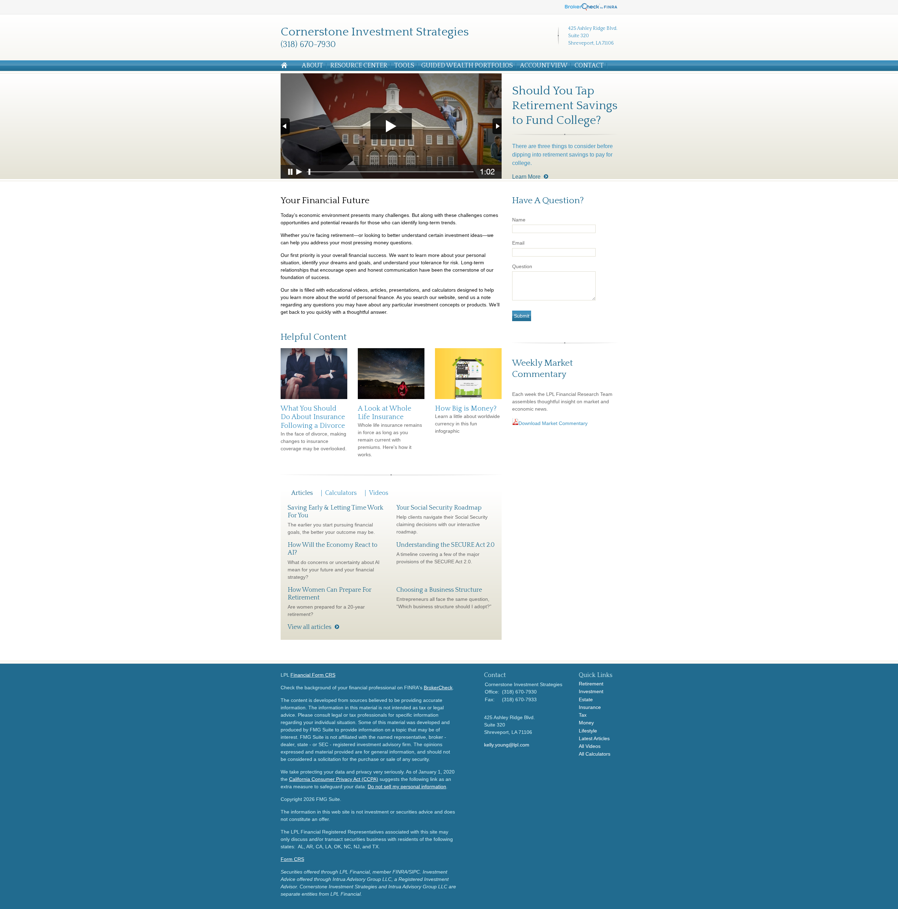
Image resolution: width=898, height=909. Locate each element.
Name (518, 220)
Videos (378, 493)
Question (522, 266)
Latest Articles (594, 738)
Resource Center (358, 65)
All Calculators (594, 754)
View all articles (309, 627)
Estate (586, 699)
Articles (302, 493)
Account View (544, 65)
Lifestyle (588, 731)
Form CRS (292, 859)
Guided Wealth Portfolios (467, 65)
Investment (591, 691)
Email (518, 243)
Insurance (590, 707)
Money (586, 722)
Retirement (591, 683)
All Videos (590, 746)
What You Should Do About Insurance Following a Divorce (313, 417)
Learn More (526, 177)
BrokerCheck (438, 687)
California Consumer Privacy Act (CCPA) (333, 779)
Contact (589, 65)
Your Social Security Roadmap (439, 507)
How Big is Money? (466, 408)
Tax (583, 715)
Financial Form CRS (312, 675)
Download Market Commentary (553, 423)
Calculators (341, 493)
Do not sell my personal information (407, 786)
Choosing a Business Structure (439, 589)
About (312, 65)
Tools (404, 65)
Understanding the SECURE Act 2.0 (445, 545)
